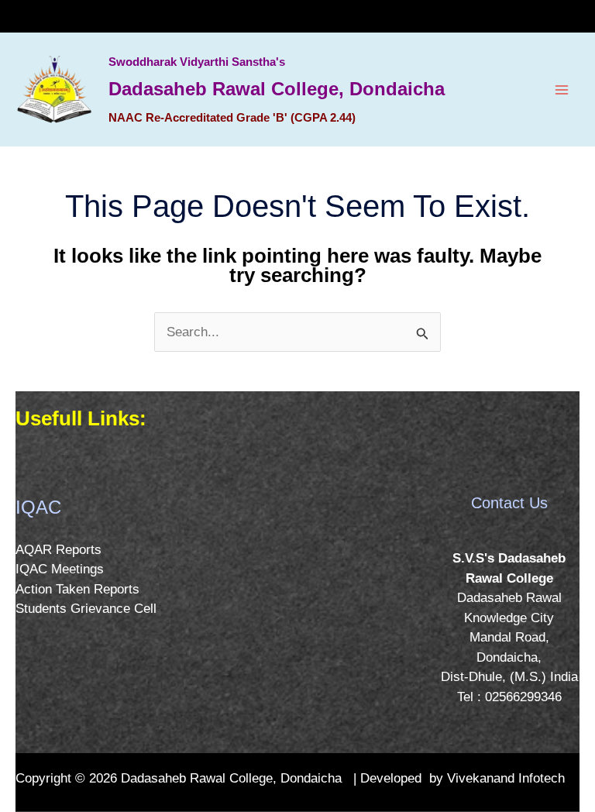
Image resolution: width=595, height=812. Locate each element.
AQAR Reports (58, 549)
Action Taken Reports (77, 589)
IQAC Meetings (59, 569)
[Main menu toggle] (562, 90)
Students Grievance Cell (85, 608)
